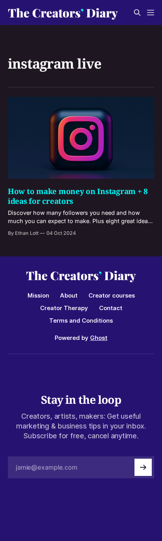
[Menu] (150, 12)
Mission (38, 295)
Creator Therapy (64, 308)
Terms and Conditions (81, 320)
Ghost (98, 337)
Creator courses (111, 295)
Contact (110, 308)
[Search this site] (137, 12)
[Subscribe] (143, 467)
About (68, 295)
